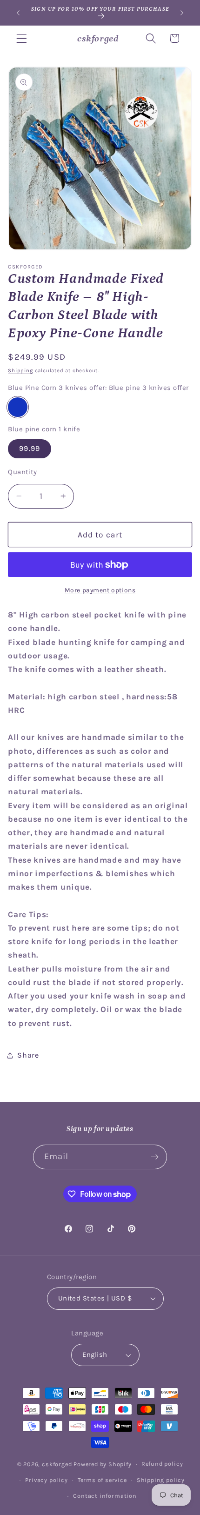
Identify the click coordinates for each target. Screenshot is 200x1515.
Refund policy (162, 1463)
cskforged (57, 1463)
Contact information (104, 1495)
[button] (21, 38)
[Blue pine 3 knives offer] (17, 406)
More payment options (100, 590)
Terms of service (102, 1479)
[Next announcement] (182, 12)
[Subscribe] (155, 1157)
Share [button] (28, 1055)
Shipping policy (161, 1479)
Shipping (20, 370)
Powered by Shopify (102, 1463)
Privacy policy (46, 1479)
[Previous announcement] (18, 12)
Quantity (22, 472)
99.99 (29, 448)
